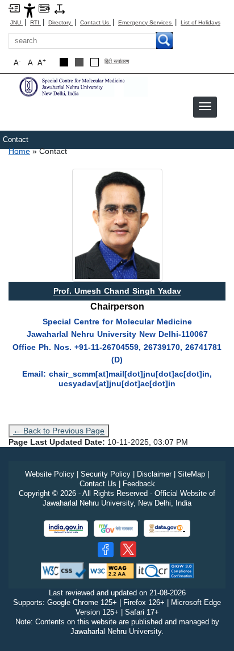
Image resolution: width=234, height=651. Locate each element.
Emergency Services (145, 22)
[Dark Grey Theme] (79, 62)
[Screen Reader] (44, 7)
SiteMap (191, 474)
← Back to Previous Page (59, 430)
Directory (60, 22)
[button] (205, 106)
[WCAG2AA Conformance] (111, 570)
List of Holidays (200, 22)
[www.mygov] (116, 528)
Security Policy (106, 474)
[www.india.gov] (66, 528)
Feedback (139, 483)
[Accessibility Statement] (29, 10)
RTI (35, 22)
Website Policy (49, 474)
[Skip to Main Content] (14, 7)
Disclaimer (154, 474)
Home (19, 151)
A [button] (41, 62)
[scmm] (82, 86)
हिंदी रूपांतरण (117, 61)
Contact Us (95, 22)
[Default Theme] (94, 62)
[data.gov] (167, 528)
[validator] (63, 570)
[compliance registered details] (165, 570)
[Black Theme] (64, 62)
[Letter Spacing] (59, 8)
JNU (16, 22)
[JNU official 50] (128, 549)
